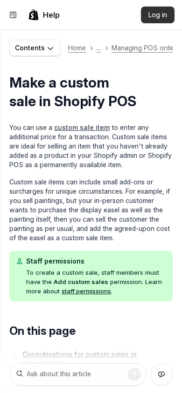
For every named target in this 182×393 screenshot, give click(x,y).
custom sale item (82, 127)
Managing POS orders (145, 48)
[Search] (134, 374)
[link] (44, 14)
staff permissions (86, 291)
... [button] (99, 48)
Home (77, 48)
